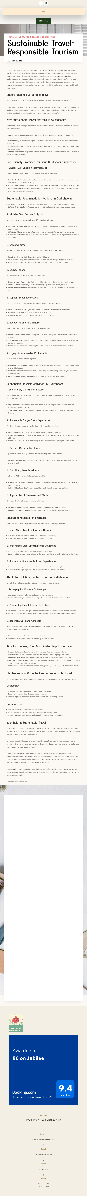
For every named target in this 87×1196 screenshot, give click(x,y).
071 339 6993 (43, 1169)
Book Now (43, 21)
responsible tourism (63, 76)
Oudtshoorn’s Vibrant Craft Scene (24, 979)
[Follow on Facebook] (41, 3)
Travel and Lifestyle (43, 37)
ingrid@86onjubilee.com (43, 1154)
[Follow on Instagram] (46, 3)
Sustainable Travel (18, 37)
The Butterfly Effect (18, 848)
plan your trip (19, 769)
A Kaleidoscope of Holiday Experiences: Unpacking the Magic (34, 914)
